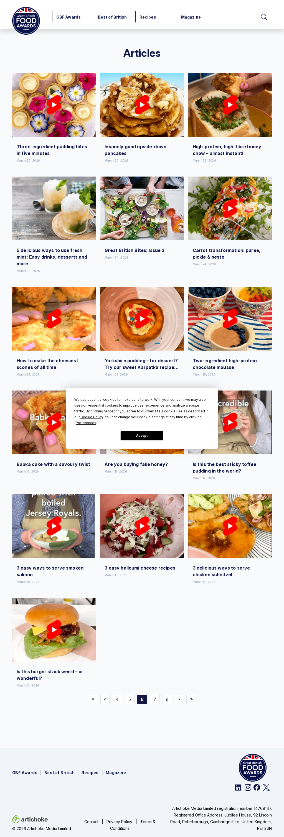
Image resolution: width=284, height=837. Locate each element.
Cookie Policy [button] (91, 417)
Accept (142, 436)
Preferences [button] (86, 423)
